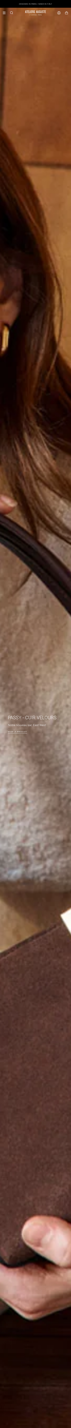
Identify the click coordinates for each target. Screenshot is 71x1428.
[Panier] (66, 13)
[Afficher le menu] (5, 12)
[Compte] (59, 13)
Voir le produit (17, 732)
